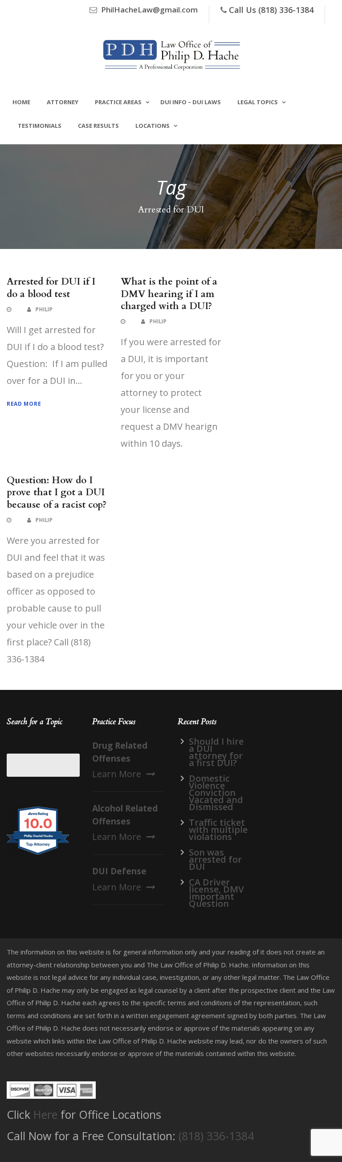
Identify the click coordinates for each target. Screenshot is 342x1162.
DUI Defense (119, 871)
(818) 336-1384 (216, 1135)
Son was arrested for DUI (215, 859)
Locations (152, 126)
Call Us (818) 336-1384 (271, 9)
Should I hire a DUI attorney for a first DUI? (216, 752)
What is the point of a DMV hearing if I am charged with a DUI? (169, 294)
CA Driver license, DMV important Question (216, 892)
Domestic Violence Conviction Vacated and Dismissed (216, 792)
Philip (44, 309)
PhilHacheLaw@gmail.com (149, 9)
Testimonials (39, 126)
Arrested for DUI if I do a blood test (51, 287)
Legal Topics (257, 102)
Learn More (116, 774)
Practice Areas (118, 102)
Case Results (98, 126)
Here (45, 1114)
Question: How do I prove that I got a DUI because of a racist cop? (56, 492)
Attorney (62, 102)
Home (21, 102)
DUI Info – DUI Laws (190, 102)
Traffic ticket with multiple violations (218, 829)
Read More (24, 404)
